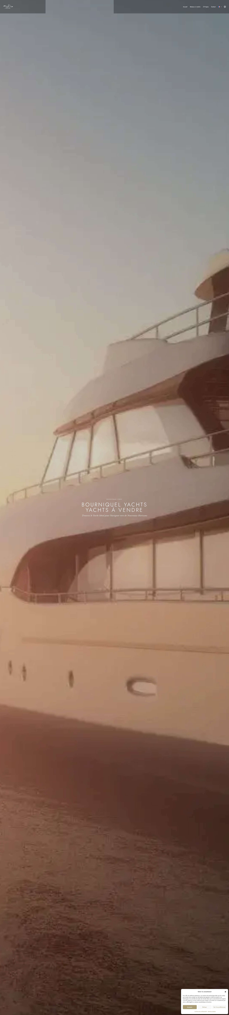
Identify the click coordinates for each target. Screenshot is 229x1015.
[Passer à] (220, 6)
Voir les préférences (219, 1007)
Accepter (189, 1007)
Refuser (204, 1007)
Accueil (185, 7)
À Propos (206, 7)
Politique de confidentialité (201, 1011)
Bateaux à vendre (195, 7)
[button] (225, 992)
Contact (213, 7)
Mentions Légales (212, 1011)
